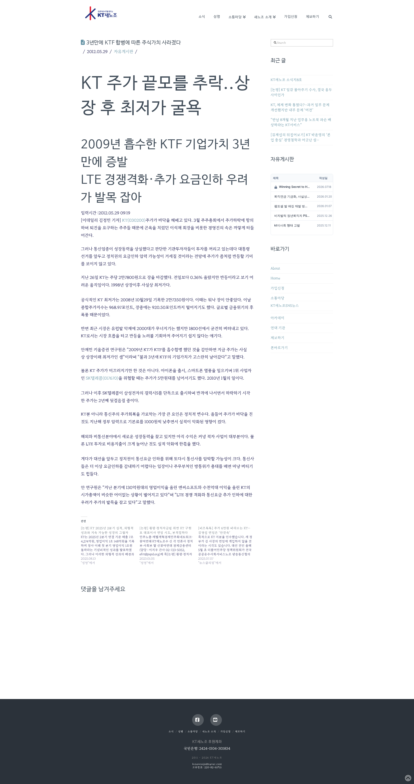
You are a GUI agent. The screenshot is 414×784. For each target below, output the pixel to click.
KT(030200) (134, 220)
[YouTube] (216, 720)
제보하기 (277, 338)
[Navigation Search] (328, 11)
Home (275, 278)
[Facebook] (198, 720)
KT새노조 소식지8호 (286, 80)
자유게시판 (123, 51)
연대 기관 (278, 328)
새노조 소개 (209, 731)
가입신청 (277, 288)
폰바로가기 (279, 348)
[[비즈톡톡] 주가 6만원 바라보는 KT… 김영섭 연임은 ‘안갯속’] (227, 545)
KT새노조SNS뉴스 (285, 305)
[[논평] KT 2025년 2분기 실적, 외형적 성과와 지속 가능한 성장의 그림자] (110, 545)
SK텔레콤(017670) (102, 378)
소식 (171, 731)
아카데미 (277, 318)
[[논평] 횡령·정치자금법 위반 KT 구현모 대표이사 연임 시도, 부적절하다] (169, 545)
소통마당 (277, 298)
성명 (180, 731)
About (275, 268)
